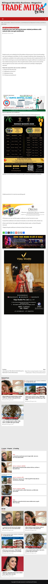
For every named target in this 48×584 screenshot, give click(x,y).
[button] (3, 18)
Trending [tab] (16, 448)
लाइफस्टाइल (16, 393)
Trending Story (16, 27)
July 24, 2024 (11, 33)
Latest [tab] (4, 448)
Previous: (13, 371)
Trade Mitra (5, 33)
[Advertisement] (24, 45)
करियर (38, 393)
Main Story (10, 27)
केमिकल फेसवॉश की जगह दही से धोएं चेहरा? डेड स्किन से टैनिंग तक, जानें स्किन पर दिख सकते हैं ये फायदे (12, 397)
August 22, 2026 (10, 399)
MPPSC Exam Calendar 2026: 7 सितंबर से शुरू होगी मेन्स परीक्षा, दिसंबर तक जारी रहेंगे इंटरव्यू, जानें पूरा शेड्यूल (35, 398)
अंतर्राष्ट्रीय (15, 417)
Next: (35, 371)
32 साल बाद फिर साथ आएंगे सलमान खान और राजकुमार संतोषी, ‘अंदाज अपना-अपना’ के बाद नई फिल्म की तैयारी (11, 528)
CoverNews (28, 581)
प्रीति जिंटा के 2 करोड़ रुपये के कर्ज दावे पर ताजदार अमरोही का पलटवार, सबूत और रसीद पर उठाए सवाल (12, 573)
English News (5, 27)
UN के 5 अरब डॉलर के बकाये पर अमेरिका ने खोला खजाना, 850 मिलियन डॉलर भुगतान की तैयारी (11, 421)
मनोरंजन (14, 454)
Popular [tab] (10, 448)
